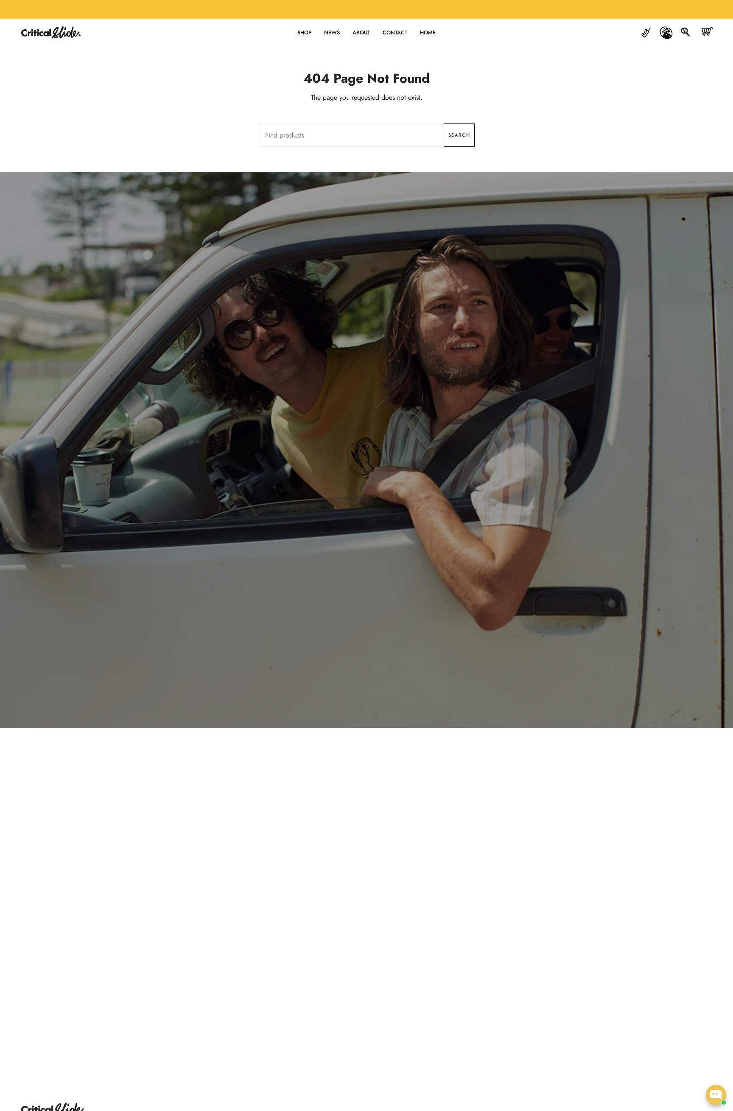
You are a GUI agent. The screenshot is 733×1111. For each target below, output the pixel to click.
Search (459, 135)
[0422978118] (646, 32)
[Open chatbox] (716, 1095)
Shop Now (366, 470)
